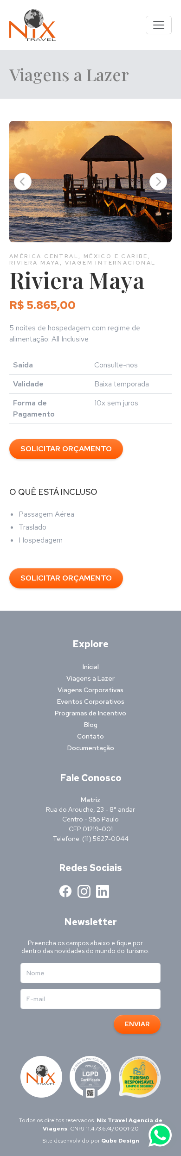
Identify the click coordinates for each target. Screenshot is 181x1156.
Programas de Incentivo (90, 713)
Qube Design (120, 1140)
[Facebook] (65, 891)
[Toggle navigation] (159, 25)
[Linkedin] (102, 891)
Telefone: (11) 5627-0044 (91, 838)
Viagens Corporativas (90, 690)
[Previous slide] (23, 181)
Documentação (90, 748)
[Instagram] (84, 891)
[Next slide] (158, 181)
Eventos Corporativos (90, 701)
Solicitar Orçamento (66, 449)
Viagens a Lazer (90, 678)
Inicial (91, 667)
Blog (90, 724)
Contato (90, 736)
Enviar (137, 1024)
